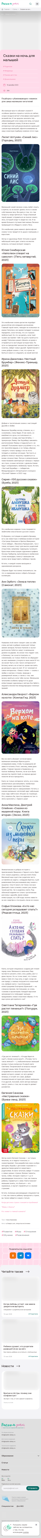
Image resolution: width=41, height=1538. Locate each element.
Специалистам (7, 1506)
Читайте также (12, 1271)
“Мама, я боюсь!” (8, 1207)
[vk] (28, 1255)
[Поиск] (30, 4)
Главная (7, 9)
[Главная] (10, 4)
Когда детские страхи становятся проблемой (20, 1202)
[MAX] (3, 1479)
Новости (8, 1366)
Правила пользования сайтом (10, 1521)
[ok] (13, 1255)
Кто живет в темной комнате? (14, 1211)
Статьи (15, 9)
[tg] (20, 1255)
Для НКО (20, 1506)
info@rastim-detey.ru (8, 1435)
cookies (26, 1532)
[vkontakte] (9, 1479)
